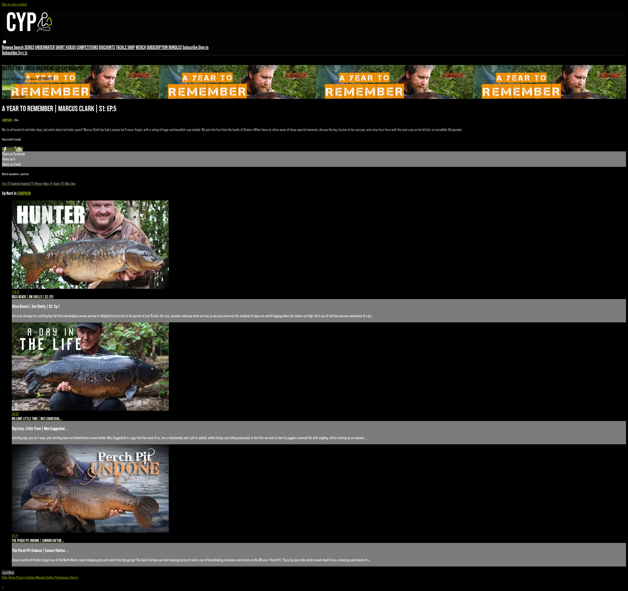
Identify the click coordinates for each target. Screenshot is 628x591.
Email (19, 149)
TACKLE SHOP (125, 47)
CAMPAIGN (7, 120)
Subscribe (8, 87)
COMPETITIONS (87, 47)
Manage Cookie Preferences (53, 577)
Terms (12, 577)
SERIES (29, 47)
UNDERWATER (45, 47)
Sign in (203, 47)
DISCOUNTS (107, 47)
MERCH (141, 47)
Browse (8, 47)
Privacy (21, 577)
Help (5, 577)
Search (19, 47)
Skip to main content (14, 4)
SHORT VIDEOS (65, 47)
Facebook (8, 149)
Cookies (31, 577)
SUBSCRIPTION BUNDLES (164, 47)
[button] (4, 41)
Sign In (22, 52)
